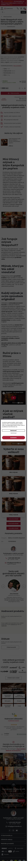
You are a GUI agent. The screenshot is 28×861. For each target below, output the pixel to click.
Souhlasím (13, 437)
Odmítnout (13, 433)
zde (16, 426)
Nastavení (13, 430)
